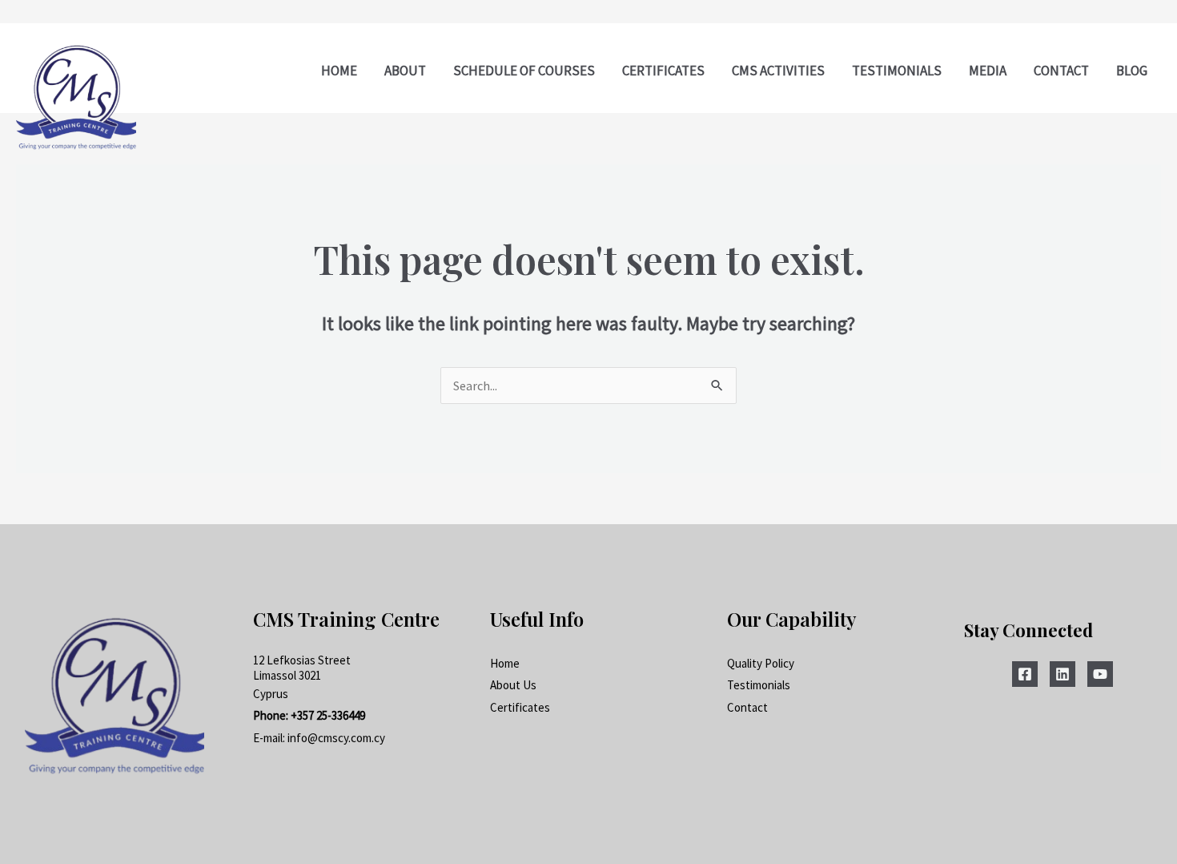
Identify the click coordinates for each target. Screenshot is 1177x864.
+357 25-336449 (328, 715)
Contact (747, 707)
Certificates (520, 707)
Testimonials (758, 684)
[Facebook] (1025, 674)
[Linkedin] (1062, 674)
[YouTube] (1100, 674)
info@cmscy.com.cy (336, 737)
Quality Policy (760, 663)
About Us (513, 684)
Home (505, 663)
